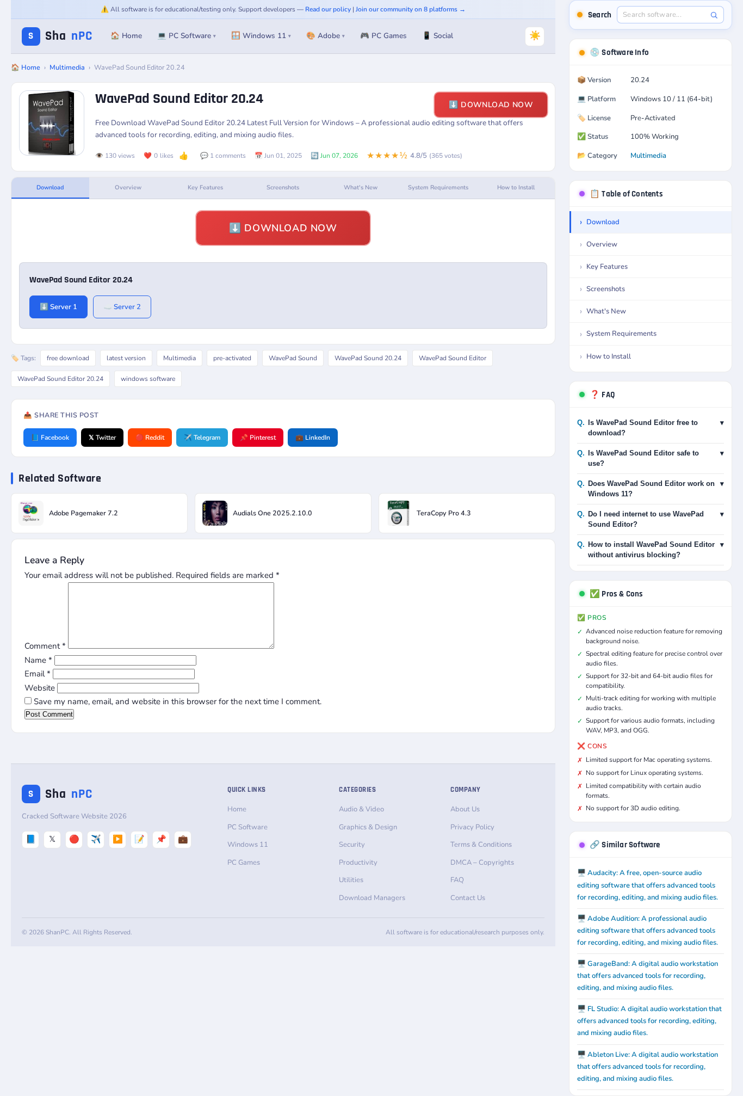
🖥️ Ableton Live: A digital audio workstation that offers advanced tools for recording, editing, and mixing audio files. (647, 1066)
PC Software (247, 827)
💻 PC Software (186, 35)
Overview (128, 187)
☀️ (535, 35)
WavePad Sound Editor (452, 358)
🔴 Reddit (149, 437)
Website (39, 687)
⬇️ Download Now (491, 105)
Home (236, 809)
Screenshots (283, 187)
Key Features (205, 187)
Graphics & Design (368, 827)
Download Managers (372, 898)
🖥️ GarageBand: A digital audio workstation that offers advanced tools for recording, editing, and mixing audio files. (647, 976)
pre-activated (232, 358)
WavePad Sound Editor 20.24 (60, 378)
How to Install (516, 187)
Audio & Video (361, 809)
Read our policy (328, 9)
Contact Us (467, 898)
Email (37, 673)
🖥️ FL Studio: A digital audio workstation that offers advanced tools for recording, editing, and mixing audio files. (649, 1021)
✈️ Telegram (202, 437)
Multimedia (67, 67)
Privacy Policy (472, 827)
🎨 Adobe (325, 35)
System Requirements (438, 187)
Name (38, 660)
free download (68, 358)
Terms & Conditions (481, 844)
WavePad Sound (293, 358)
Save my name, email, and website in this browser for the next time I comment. (177, 701)
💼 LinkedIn (312, 437)
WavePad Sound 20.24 (368, 358)
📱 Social (437, 35)
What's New (360, 187)
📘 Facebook (50, 437)
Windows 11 (247, 844)
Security (352, 844)
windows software (148, 378)
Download (50, 187)
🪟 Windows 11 (261, 35)
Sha (60, 36)
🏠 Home (126, 35)
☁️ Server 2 (122, 307)
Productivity (358, 862)
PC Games (243, 862)
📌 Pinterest (258, 437)
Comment (45, 646)
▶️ (118, 839)
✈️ (96, 839)
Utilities (351, 880)
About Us (465, 809)
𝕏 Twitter (102, 437)
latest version (126, 358)
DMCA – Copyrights (482, 862)
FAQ (457, 880)
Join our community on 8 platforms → (411, 9)
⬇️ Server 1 (58, 307)
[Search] (714, 15)
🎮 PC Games (383, 35)
